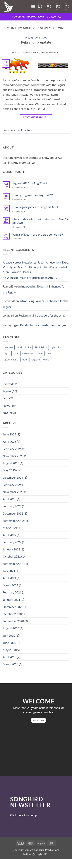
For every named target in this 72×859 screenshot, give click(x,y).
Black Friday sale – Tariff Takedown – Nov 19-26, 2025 (40, 220)
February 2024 (12, 484)
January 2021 (11, 599)
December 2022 (13, 513)
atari (19, 347)
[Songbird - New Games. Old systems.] (15, 6)
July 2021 (9, 571)
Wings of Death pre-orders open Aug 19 (37, 234)
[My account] (39, 6)
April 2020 (9, 657)
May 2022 (9, 527)
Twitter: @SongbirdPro (36, 854)
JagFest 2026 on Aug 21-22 (29, 183)
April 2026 (9, 441)
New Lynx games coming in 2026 (32, 195)
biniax (28, 347)
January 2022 (11, 549)
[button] (33, 6)
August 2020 (11, 628)
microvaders (28, 353)
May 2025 (9, 470)
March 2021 (10, 585)
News (44, 38)
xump (46, 359)
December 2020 (13, 607)
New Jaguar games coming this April (35, 207)
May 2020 (9, 650)
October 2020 (12, 614)
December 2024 (13, 477)
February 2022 (12, 542)
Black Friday (41, 347)
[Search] (66, 6)
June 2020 (9, 642)
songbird (54, 52)
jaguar (7, 353)
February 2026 (12, 449)
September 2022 (13, 520)
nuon (49, 353)
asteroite (8, 347)
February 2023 (12, 506)
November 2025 (13, 456)
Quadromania (11, 359)
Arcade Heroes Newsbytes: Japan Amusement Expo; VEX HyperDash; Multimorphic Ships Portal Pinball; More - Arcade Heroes (36, 267)
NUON (7, 412)
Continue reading (36, 117)
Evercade (8, 384)
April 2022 (9, 535)
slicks (24, 359)
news (41, 353)
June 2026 (9, 434)
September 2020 (13, 621)
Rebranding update (36, 42)
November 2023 (13, 492)
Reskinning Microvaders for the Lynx (41, 315)
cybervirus (56, 347)
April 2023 (9, 499)
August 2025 (11, 463)
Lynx (37, 38)
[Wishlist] (48, 6)
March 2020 (10, 664)
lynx (16, 353)
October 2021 (12, 556)
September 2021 (13, 563)
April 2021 (9, 578)
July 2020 (9, 635)
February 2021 (12, 592)
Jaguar (29, 38)
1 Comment (20, 238)
